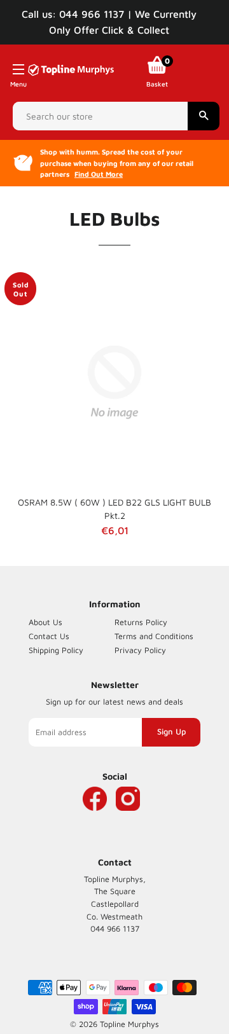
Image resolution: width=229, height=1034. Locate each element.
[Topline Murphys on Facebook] (95, 817)
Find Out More (98, 174)
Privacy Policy (140, 650)
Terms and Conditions (153, 636)
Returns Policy (140, 622)
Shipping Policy (56, 650)
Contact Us (49, 636)
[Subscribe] (171, 732)
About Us (45, 622)
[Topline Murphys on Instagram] (128, 817)
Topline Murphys (129, 1024)
